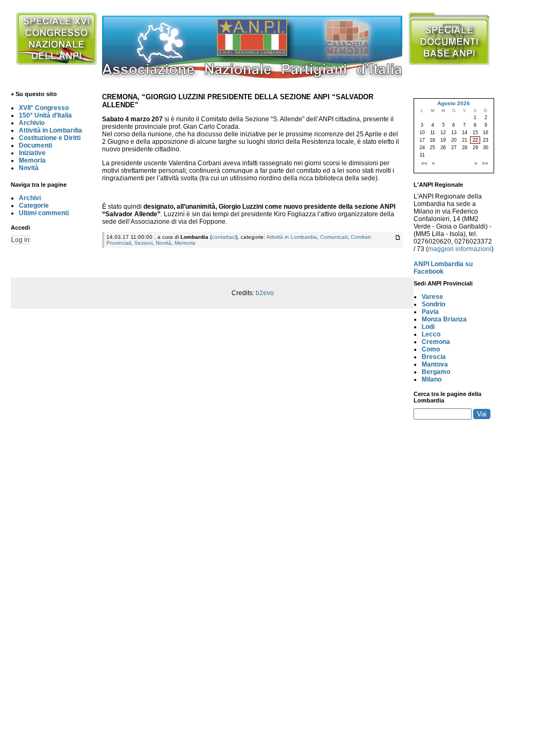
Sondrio (433, 304)
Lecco (431, 334)
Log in (20, 240)
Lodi (428, 327)
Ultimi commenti (44, 213)
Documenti (35, 145)
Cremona (436, 342)
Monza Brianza (444, 319)
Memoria (32, 160)
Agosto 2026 (453, 103)
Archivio (32, 123)
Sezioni (143, 243)
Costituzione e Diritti (50, 138)
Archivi (30, 198)
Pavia (430, 312)
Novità (29, 168)
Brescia (434, 357)
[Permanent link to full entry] (398, 237)
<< (424, 163)
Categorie (34, 205)
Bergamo (436, 372)
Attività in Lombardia (50, 130)
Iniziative (32, 153)
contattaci (224, 237)
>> (485, 163)
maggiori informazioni (459, 249)
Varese (432, 296)
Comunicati (334, 237)
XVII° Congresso (44, 108)
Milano (432, 379)
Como (431, 349)
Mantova (435, 364)
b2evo (265, 293)
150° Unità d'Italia (45, 115)
